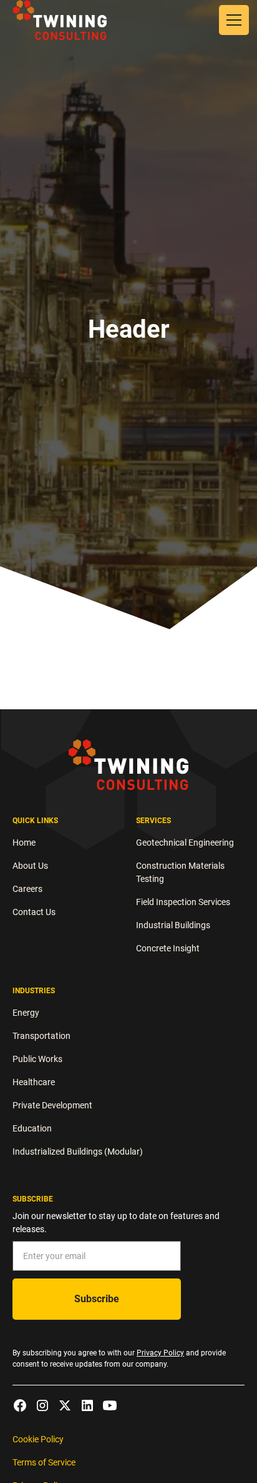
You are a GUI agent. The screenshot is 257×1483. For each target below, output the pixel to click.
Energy (25, 1013)
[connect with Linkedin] (87, 1405)
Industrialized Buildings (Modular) (77, 1151)
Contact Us (34, 912)
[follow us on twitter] (64, 1405)
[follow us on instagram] (42, 1405)
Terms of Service (43, 1462)
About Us (30, 866)
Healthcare (33, 1082)
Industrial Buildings (173, 925)
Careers (27, 889)
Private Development (52, 1105)
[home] (60, 19)
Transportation (41, 1036)
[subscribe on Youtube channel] (109, 1405)
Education (32, 1128)
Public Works (37, 1059)
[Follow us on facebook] (19, 1405)
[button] (231, 20)
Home (24, 843)
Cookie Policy (38, 1439)
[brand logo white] (128, 764)
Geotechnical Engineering (185, 843)
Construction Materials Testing (180, 872)
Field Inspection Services (183, 902)
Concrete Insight (168, 948)
